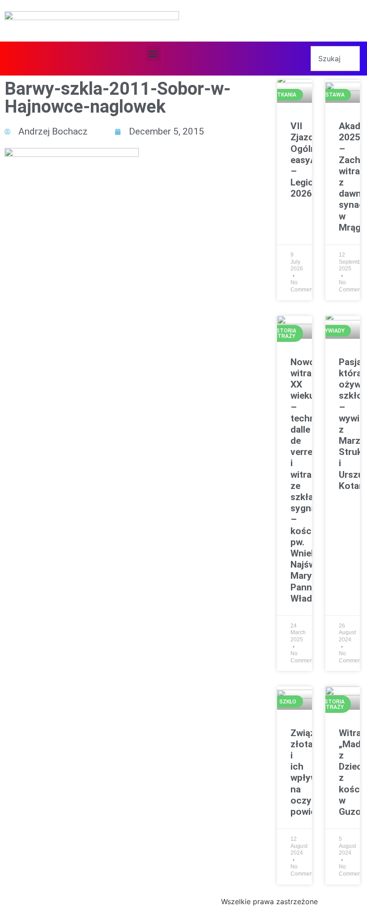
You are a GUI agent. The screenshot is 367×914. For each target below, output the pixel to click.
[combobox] (335, 58)
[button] (153, 53)
